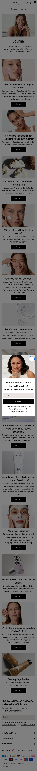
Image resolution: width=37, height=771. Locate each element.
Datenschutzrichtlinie (17, 411)
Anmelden (18, 401)
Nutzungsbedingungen (16, 409)
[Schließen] (31, 359)
